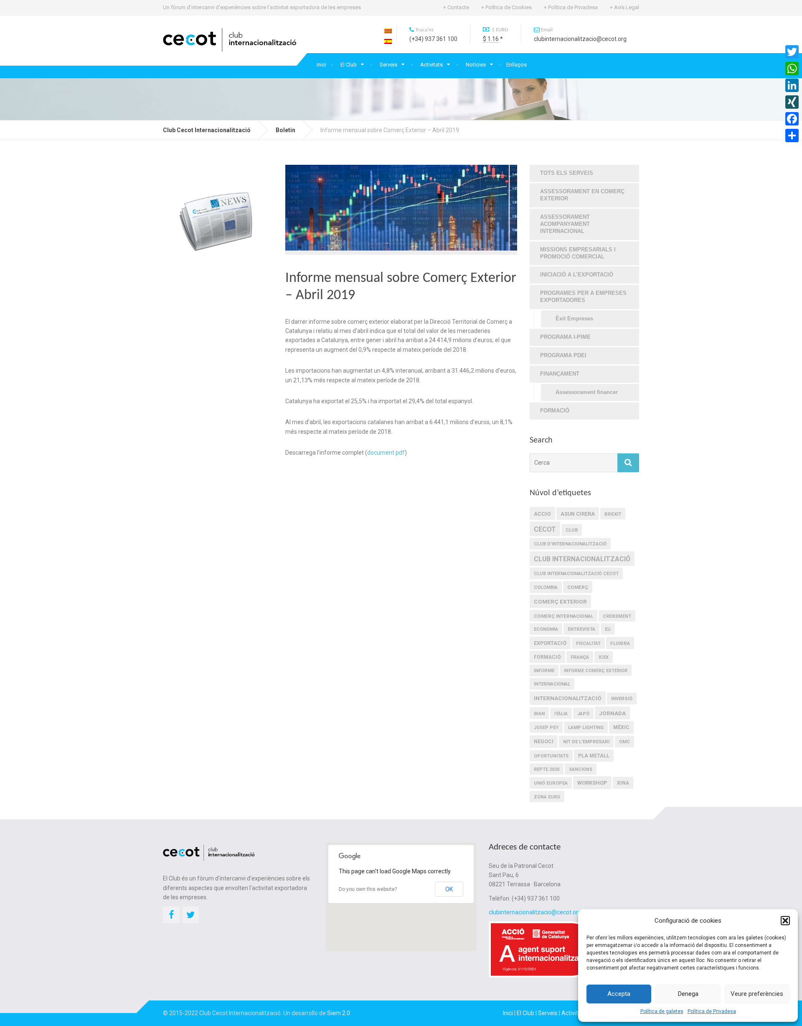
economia (546, 629)
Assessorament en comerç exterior (582, 195)
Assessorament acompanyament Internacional (565, 224)
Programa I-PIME (565, 337)
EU (608, 629)
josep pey (546, 727)
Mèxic (621, 727)
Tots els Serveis (566, 173)
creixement (617, 616)
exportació (550, 643)
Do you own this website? (368, 889)
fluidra (620, 643)
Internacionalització (568, 698)
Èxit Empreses (574, 318)
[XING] (792, 102)
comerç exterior (560, 601)
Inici (321, 64)
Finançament (559, 374)
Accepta (618, 994)
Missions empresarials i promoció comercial (578, 253)
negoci (543, 742)
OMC (624, 742)
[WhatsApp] (792, 68)
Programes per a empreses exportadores (583, 296)
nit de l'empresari (586, 742)
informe (544, 670)
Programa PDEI (563, 355)
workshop (592, 783)
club (572, 530)
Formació (554, 410)
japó (583, 713)
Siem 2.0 (338, 1013)
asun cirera (578, 514)
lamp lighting (586, 727)
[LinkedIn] (792, 85)
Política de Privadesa (712, 1011)
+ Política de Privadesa (571, 7)
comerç (577, 587)
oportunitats (551, 756)
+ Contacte (456, 7)
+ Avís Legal (624, 7)
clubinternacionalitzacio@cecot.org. (536, 912)
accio (542, 514)
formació (547, 657)
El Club (348, 64)
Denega (688, 994)
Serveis (388, 64)
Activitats (431, 64)
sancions (580, 769)
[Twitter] (792, 51)
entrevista (581, 629)
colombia (546, 587)
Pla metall (593, 756)
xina (623, 783)
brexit (612, 514)
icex (604, 657)
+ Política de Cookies (506, 7)
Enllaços (516, 64)
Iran (539, 713)
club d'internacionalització (570, 544)
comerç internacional (563, 616)
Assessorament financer (587, 392)
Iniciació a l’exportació (576, 274)
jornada (612, 713)
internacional (552, 684)
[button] (785, 920)
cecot (545, 529)
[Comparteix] (792, 135)
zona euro (547, 797)
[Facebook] (792, 118)
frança (580, 657)
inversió (621, 698)
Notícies (476, 64)
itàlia (561, 713)
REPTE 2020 (546, 769)
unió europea (551, 783)
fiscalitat (588, 643)
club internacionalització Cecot (576, 573)
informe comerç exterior (595, 670)
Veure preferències (757, 994)
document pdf (386, 452)
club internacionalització (582, 559)
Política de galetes (661, 1011)
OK (449, 889)
